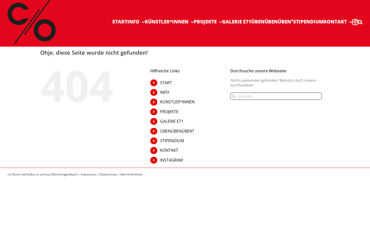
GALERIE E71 (171, 121)
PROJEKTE (169, 111)
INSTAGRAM (171, 160)
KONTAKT (169, 150)
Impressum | (90, 174)
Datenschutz (108, 174)
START (166, 82)
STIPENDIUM (172, 140)
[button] (360, 22)
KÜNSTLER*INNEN (177, 102)
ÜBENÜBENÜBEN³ (177, 131)
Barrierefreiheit (131, 174)
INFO (164, 92)
